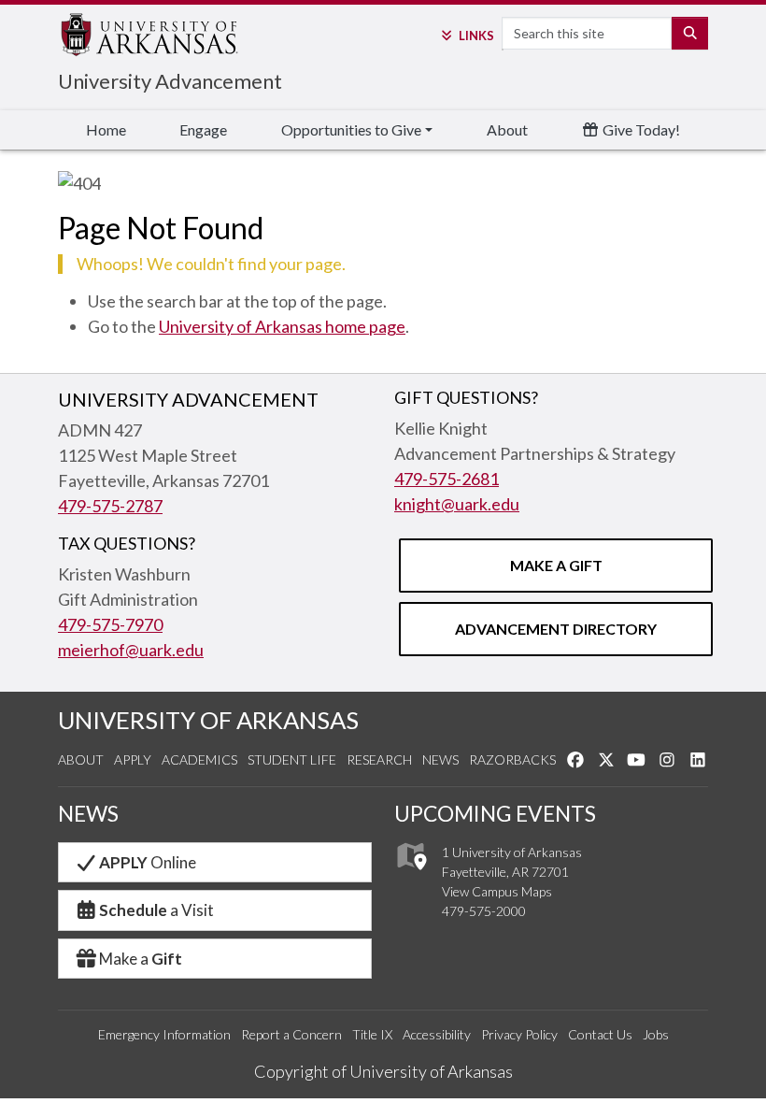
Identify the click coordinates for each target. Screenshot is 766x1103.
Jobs (656, 1034)
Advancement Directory (556, 628)
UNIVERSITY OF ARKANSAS (208, 720)
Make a (140, 958)
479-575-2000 (484, 911)
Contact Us (600, 1034)
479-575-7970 (110, 624)
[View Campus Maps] (410, 874)
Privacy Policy (519, 1034)
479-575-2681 (446, 478)
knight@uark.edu (456, 504)
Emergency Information (164, 1034)
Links (476, 35)
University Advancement (170, 80)
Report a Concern (291, 1034)
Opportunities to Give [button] (351, 129)
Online (147, 862)
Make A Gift (556, 565)
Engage (203, 129)
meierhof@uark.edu (131, 649)
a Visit (156, 910)
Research (379, 759)
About (507, 129)
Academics (199, 759)
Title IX (372, 1034)
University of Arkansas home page (282, 326)
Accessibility (437, 1034)
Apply (132, 759)
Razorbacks (512, 759)
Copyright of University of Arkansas (383, 1071)
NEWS (88, 813)
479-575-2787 (110, 505)
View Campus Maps (497, 891)
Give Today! (640, 129)
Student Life (292, 759)
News (440, 759)
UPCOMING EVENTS (495, 813)
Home (106, 129)
